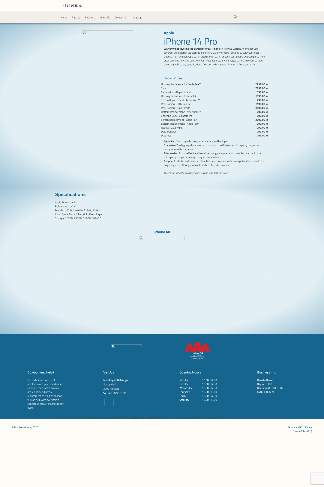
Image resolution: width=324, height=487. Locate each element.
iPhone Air (162, 232)
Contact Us (121, 17)
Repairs (76, 17)
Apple (169, 33)
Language (136, 17)
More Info (105, 17)
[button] (57, 277)
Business (90, 17)
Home (64, 17)
